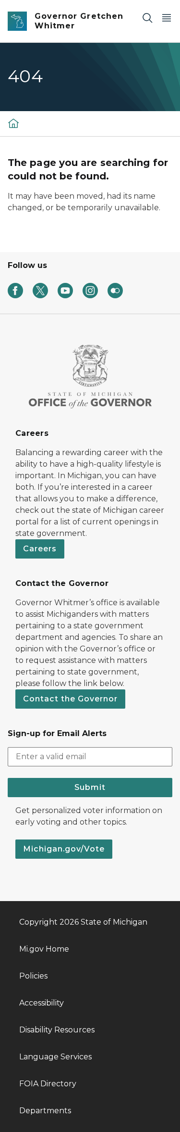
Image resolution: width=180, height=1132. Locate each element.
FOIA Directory (47, 1083)
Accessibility (41, 1002)
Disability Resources (57, 1029)
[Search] (147, 18)
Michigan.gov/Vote (64, 848)
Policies (33, 975)
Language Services (55, 1056)
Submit (90, 787)
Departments (45, 1110)
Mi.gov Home (44, 949)
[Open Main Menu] (166, 18)
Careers (40, 548)
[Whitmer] (13, 123)
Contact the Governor (70, 698)
